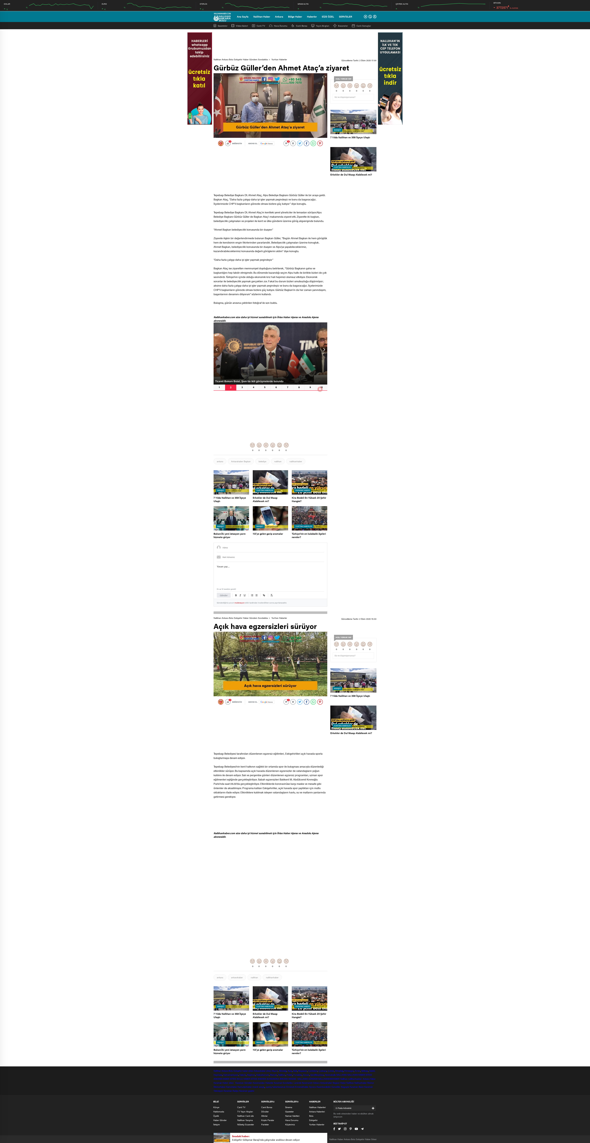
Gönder (224, 595)
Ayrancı (312, 1086)
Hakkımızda (218, 1111)
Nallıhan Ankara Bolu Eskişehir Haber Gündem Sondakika (241, 59)
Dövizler (265, 1111)
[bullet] (256, 595)
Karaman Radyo (231, 1090)
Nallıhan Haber (261, 16)
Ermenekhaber (302, 1086)
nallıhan (277, 461)
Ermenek (290, 1086)
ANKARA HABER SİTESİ (225, 1078)
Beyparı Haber (339, 1082)
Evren (357, 1070)
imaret (255, 1086)
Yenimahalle (330, 1074)
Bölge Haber (295, 16)
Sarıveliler (335, 1086)
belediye (262, 461)
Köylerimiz (290, 1124)
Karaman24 (307, 1082)
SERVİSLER (345, 16)
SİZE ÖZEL (328, 16)
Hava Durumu (280, 26)
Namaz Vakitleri (292, 1115)
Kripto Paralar (267, 1120)
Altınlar (264, 1115)
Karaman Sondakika (283, 1082)
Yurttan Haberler (279, 59)
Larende (297, 1082)
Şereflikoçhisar (317, 1074)
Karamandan (259, 1082)
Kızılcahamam (262, 1074)
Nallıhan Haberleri (317, 1107)
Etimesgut (349, 1070)
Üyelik (216, 1115)
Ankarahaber (260, 1070)
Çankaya (323, 1070)
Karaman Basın (357, 1086)
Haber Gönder (220, 1120)
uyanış (269, 1086)
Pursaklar (297, 1074)
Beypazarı (302, 1070)
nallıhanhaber (295, 461)
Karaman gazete (246, 1090)
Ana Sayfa (242, 16)
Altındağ (283, 1070)
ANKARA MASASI (288, 1078)
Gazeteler (222, 25)
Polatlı (289, 1074)
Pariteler (265, 1124)
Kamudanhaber (245, 1086)
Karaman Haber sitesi (224, 1082)
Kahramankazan (230, 1074)
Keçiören (251, 1074)
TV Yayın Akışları (245, 1111)
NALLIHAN (341, 1074)
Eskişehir (238, 1070)
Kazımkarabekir (324, 1086)
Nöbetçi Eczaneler (245, 1124)
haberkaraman (279, 1086)
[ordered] (252, 595)
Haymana (218, 1074)
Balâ (295, 1070)
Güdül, (372, 1070)
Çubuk (331, 1070)
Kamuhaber (231, 1086)
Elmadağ (339, 1070)
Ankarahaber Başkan (241, 461)
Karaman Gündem (243, 1082)
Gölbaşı (364, 1070)
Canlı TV (261, 25)
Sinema (288, 1107)
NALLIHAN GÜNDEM (307, 1078)
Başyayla (345, 1086)
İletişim (216, 1124)
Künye (216, 1107)
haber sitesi (247, 1070)
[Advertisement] (295, 43)
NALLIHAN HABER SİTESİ (359, 1074)
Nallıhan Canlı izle (245, 1115)
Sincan (306, 1074)
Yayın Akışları (322, 25)
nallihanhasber (355, 1078)
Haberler (312, 16)
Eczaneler (343, 25)
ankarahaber (237, 977)
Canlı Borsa (301, 25)
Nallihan (344, 1078)
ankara (220, 461)
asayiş (262, 1086)
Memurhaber (220, 1086)
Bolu (231, 1070)
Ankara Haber (369, 1078)
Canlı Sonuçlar (363, 25)
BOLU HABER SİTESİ (247, 1078)
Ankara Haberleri (317, 1111)
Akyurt (275, 1070)
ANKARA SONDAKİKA (268, 1078)
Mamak (273, 1074)
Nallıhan (217, 1070)
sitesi (268, 1070)
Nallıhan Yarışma (245, 1120)
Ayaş (290, 1070)
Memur (370, 1082)
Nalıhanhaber (360, 1082)
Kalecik (242, 1074)
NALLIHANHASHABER (328, 1078)
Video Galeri (242, 25)
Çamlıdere (313, 1070)
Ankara (279, 16)
